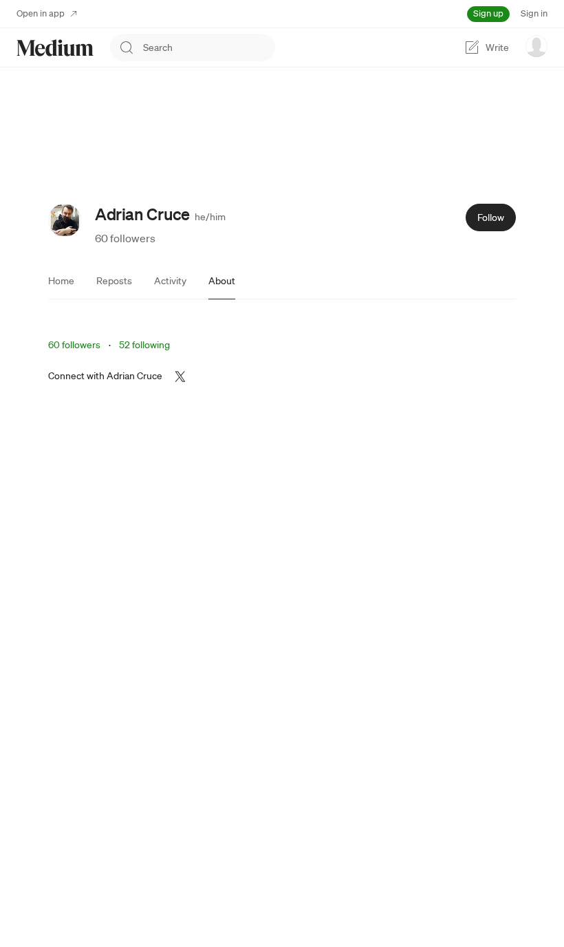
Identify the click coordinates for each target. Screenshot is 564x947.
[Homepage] (55, 47)
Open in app (41, 13)
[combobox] (209, 47)
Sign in (534, 13)
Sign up (488, 13)
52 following (144, 345)
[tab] (61, 281)
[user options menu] (536, 46)
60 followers (125, 238)
